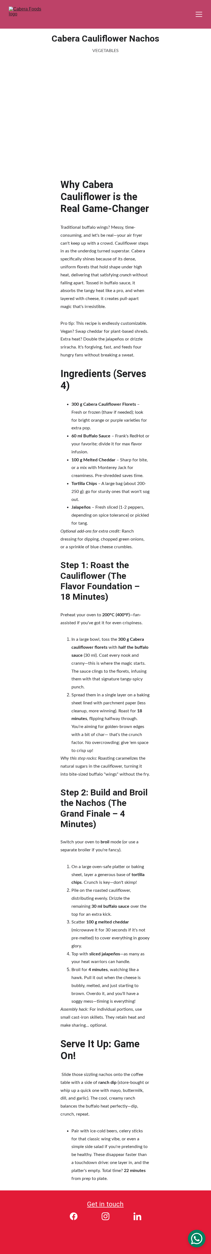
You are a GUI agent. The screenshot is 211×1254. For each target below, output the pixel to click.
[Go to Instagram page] (108, 1216)
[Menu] (199, 14)
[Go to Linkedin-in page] (137, 1216)
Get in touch (105, 1204)
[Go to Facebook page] (76, 1216)
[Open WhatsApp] (197, 1238)
